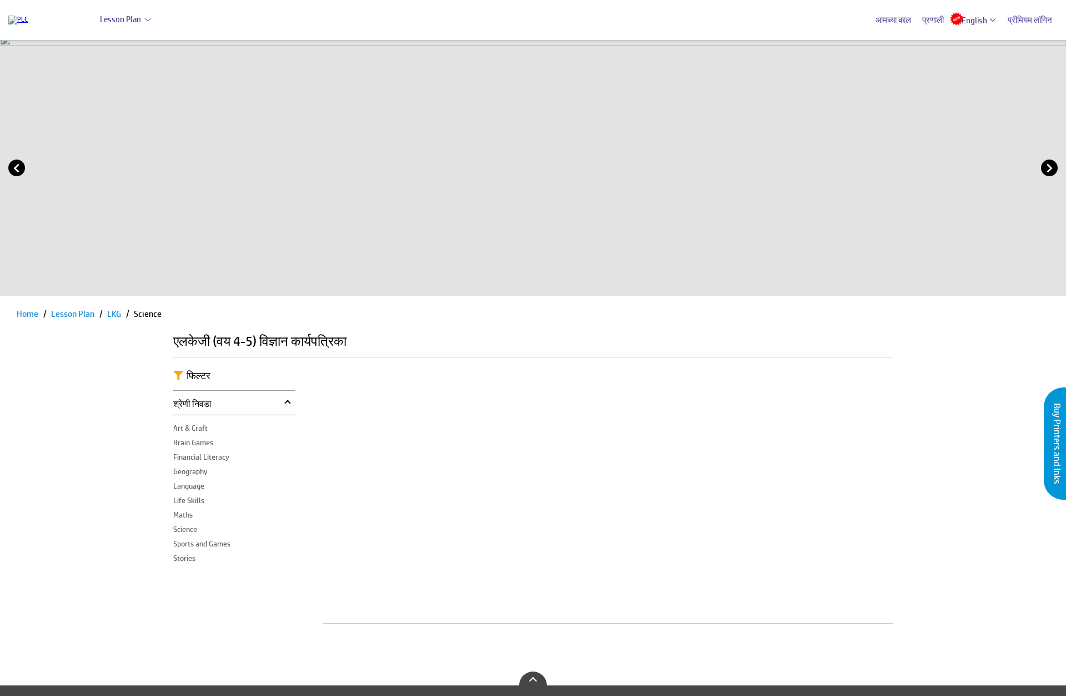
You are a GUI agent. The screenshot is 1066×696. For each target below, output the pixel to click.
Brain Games (193, 442)
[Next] (1049, 168)
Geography (190, 471)
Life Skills (188, 500)
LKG (115, 314)
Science (185, 529)
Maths (183, 514)
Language (188, 485)
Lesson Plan (120, 19)
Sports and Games (201, 543)
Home (28, 314)
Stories (184, 558)
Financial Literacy (201, 457)
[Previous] (16, 168)
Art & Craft (190, 428)
